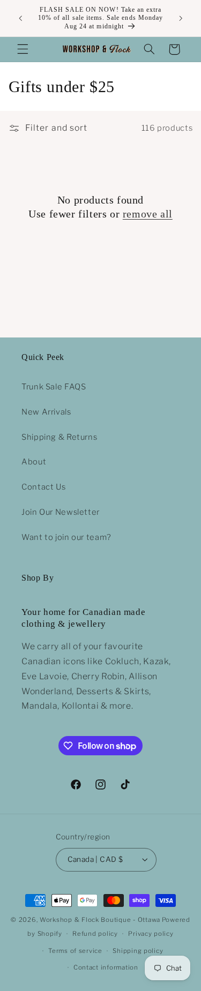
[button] (22, 49)
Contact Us (43, 487)
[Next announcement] (180, 18)
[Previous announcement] (20, 18)
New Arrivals (46, 412)
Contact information (105, 967)
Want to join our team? (66, 537)
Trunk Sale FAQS (53, 387)
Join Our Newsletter (60, 512)
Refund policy (95, 933)
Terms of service (75, 951)
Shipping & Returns (59, 437)
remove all (148, 214)
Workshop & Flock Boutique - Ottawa (100, 920)
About (33, 462)
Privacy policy (150, 933)
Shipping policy (138, 951)
